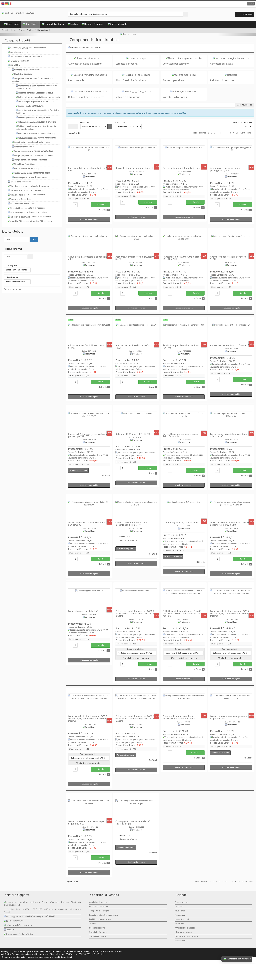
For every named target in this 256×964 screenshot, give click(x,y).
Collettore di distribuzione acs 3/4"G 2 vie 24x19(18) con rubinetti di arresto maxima (134, 613)
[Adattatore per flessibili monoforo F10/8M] (136, 333)
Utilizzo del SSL (182, 941)
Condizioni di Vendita (98, 902)
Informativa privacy (183, 932)
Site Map (93, 924)
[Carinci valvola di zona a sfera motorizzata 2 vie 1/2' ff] (136, 511)
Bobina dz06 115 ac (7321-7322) (132, 434)
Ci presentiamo (181, 902)
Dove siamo (180, 911)
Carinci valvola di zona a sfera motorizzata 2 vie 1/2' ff (131, 523)
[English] (3, 3)
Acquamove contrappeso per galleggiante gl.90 (225, 169)
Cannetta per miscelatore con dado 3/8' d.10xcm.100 (89, 523)
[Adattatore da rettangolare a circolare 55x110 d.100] (184, 245)
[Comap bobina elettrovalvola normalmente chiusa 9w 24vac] (184, 704)
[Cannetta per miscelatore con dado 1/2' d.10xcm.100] (231, 422)
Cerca (34, 239)
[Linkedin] (134, 4)
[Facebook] (122, 4)
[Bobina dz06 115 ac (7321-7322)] (136, 422)
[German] (6, 3)
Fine (249, 133)
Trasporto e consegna (99, 911)
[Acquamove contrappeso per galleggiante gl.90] (231, 156)
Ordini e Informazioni (98, 906)
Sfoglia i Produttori (97, 936)
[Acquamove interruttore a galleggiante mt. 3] (89, 245)
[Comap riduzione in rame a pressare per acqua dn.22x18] (231, 704)
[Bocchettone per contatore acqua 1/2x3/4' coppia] (184, 422)
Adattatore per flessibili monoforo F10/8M (133, 346)
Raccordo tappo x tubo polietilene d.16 (135, 168)
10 (237, 133)
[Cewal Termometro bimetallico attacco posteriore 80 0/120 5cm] (231, 511)
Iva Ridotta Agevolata (99, 919)
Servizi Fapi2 (180, 924)
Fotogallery (180, 915)
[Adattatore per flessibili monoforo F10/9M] (184, 333)
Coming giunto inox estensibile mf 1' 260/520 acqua (133, 822)
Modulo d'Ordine (26, 934)
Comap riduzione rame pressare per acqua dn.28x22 (86, 822)
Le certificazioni (182, 919)
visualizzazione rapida (89, 219)
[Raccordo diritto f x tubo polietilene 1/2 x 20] (89, 156)
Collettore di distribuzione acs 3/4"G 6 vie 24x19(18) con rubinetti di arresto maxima (134, 718)
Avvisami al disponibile (78, 470)
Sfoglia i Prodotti (97, 928)
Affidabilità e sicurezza (185, 928)
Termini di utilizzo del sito (186, 936)
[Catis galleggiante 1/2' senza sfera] (184, 511)
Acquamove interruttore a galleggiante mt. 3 (88, 258)
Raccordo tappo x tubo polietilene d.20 (183, 168)
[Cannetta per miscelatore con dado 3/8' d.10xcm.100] (89, 511)
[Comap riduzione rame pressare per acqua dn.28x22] (89, 809)
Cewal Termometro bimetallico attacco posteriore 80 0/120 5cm (230, 523)
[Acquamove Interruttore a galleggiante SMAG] (136, 245)
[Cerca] (30, 256)
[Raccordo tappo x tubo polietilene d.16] (136, 156)
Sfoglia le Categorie (98, 932)
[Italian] (10, 3)
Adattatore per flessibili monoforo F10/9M (181, 346)
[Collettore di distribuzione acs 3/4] (136, 599)
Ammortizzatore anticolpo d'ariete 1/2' (230, 345)
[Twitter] (126, 4)
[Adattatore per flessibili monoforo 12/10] (231, 245)
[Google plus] (130, 4)
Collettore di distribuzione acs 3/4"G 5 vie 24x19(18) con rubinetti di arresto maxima (87, 718)
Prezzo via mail (125, 537)
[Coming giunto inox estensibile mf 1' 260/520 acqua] (136, 809)
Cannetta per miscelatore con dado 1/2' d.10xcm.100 (231, 435)
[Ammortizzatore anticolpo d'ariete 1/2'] (231, 333)
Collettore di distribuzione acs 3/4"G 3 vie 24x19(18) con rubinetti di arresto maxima (182, 613)
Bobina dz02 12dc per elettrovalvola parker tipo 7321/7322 (87, 435)
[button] (251, 3)
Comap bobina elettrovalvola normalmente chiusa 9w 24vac (179, 717)
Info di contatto (24, 925)
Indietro (202, 133)
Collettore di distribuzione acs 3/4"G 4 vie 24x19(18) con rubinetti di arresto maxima (229, 613)
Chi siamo (179, 906)
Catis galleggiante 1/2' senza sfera (180, 522)
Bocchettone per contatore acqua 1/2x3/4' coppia (180, 435)
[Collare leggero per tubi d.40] (89, 599)
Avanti (242, 133)
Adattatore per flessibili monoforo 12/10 (228, 258)
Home (13, 30)
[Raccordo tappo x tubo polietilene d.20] (184, 156)
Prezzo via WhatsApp (129, 540)
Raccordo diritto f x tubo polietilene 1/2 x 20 (89, 169)
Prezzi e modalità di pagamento (103, 915)
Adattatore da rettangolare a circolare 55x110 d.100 (183, 258)
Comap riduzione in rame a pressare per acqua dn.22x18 (230, 717)
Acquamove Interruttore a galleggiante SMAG (135, 258)
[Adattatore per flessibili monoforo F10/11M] (89, 333)
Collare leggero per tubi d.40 (83, 611)
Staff (15, 930)
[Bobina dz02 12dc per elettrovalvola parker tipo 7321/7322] (89, 422)
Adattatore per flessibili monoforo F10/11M (86, 346)
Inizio (195, 133)
